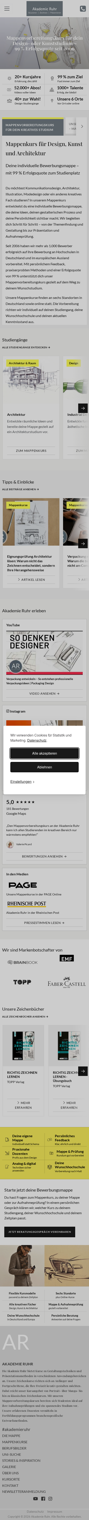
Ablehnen (44, 767)
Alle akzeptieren (44, 753)
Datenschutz (36, 740)
